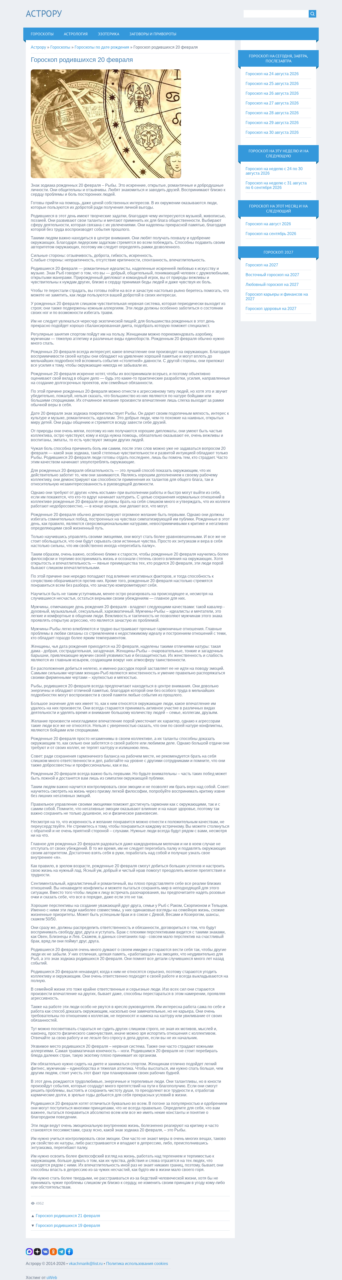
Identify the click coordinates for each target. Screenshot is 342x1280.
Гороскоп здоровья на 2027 (271, 308)
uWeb (52, 1277)
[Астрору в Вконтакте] (45, 1254)
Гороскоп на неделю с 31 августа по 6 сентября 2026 (276, 185)
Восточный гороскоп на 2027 (272, 275)
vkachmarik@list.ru (86, 1263)
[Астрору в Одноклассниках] (53, 1254)
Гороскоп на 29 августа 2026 (272, 123)
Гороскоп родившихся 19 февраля (68, 1225)
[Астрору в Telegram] (61, 1254)
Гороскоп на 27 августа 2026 (272, 103)
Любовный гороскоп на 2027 (272, 284)
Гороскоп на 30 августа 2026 (272, 132)
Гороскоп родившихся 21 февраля (68, 1216)
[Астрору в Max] (29, 1254)
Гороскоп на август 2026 (268, 224)
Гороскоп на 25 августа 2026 (272, 83)
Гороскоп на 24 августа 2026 (272, 74)
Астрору (44, 13)
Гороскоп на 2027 (262, 265)
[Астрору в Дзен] (37, 1254)
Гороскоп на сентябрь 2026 (271, 234)
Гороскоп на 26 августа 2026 (272, 93)
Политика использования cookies (137, 1263)
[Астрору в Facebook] (69, 1254)
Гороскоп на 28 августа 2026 (272, 113)
